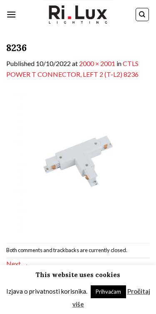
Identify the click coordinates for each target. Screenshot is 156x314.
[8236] (78, 160)
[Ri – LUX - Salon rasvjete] (78, 14)
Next (17, 263)
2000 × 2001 (97, 63)
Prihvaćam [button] (108, 291)
